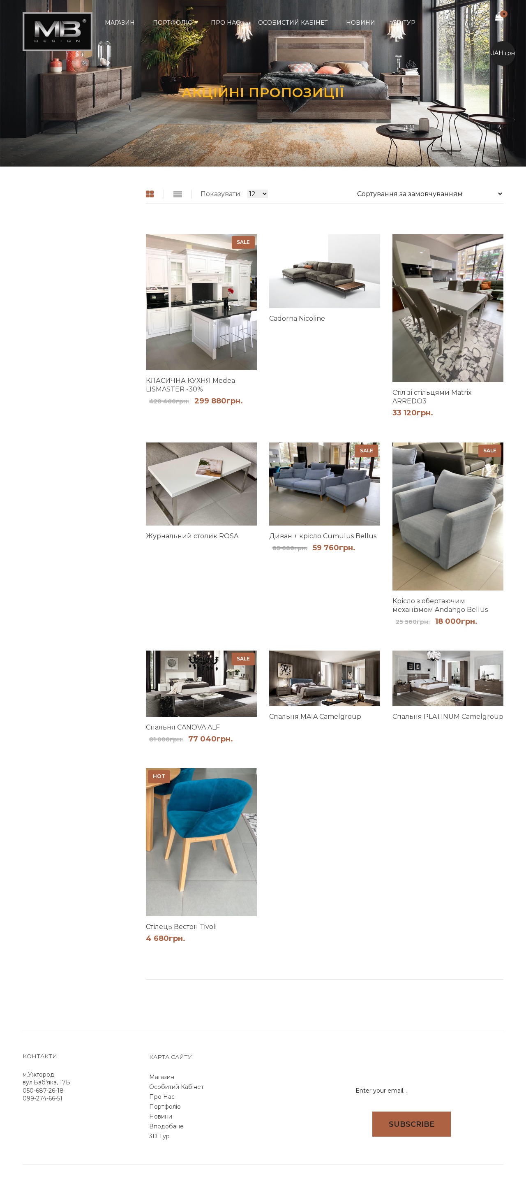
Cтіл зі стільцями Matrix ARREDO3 (432, 397)
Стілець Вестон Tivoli (181, 927)
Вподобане (166, 1126)
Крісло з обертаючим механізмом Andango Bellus (440, 605)
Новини (160, 1116)
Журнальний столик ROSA (192, 536)
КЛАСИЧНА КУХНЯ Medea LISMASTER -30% (190, 385)
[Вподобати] (252, 413)
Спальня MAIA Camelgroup (315, 716)
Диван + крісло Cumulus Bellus (322, 536)
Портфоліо (165, 1106)
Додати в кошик (237, 413)
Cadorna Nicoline (297, 318)
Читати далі (360, 332)
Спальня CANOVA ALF (183, 727)
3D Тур (159, 1136)
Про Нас (162, 1096)
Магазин (161, 1077)
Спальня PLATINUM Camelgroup (447, 716)
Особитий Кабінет (176, 1087)
